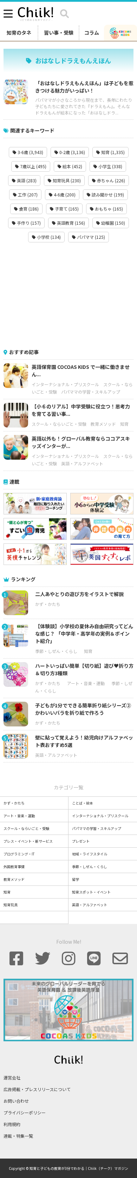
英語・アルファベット (82, 463)
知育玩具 (11, 904)
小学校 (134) (48, 237)
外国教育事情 (14, 866)
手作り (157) (28, 223)
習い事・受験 (58, 32)
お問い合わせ (16, 1101)
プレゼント (81, 841)
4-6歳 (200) (64, 195)
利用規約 (12, 1124)
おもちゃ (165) (108, 209)
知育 (124, 424)
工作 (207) (27, 195)
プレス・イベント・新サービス (28, 841)
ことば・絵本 (82, 803)
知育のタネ (19, 32)
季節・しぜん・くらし (56, 651)
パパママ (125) (90, 237)
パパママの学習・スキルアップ (90, 392)
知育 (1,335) (112, 152)
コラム (91, 32)
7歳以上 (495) (32, 166)
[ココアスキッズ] (120, 32)
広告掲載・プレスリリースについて (37, 1089)
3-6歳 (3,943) (30, 152)
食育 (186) (28, 209)
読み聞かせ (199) (107, 195)
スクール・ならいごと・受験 (59, 424)
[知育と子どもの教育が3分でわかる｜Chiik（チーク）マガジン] (35, 13)
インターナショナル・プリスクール (65, 384)
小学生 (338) (109, 166)
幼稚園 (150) (112, 223)
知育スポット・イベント (91, 892)
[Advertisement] (68, 295)
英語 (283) (26, 180)
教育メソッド (103, 424)
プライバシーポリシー (25, 1112)
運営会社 (12, 1077)
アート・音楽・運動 (86, 683)
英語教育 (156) (70, 223)
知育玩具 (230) (66, 180)
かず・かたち (47, 604)
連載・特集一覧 (18, 1136)
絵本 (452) (71, 166)
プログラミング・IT (19, 853)
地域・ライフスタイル (89, 853)
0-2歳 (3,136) (71, 152)
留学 (75, 879)
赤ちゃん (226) (110, 180)
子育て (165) (66, 209)
